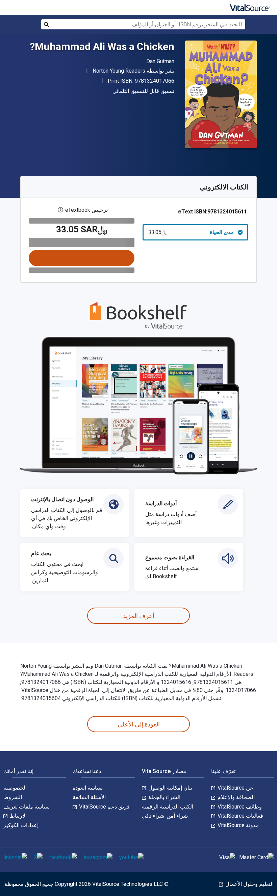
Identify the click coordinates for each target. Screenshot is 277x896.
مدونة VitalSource (237, 825)
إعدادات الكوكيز (21, 825)
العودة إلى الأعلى (139, 724)
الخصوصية (15, 788)
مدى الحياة (191, 232)
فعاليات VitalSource (239, 816)
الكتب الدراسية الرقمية (167, 806)
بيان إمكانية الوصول (169, 788)
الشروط (12, 797)
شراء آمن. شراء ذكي (165, 816)
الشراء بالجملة (163, 797)
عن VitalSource (234, 788)
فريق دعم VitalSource (104, 806)
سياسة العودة (88, 788)
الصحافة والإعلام (235, 797)
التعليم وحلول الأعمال (249, 884)
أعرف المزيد (138, 615)
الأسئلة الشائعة (89, 797)
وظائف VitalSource (239, 806)
